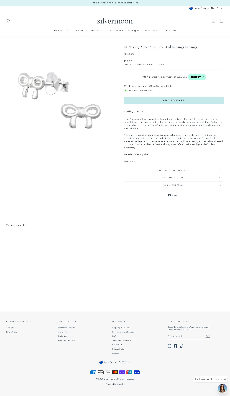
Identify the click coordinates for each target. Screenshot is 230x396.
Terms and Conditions (122, 340)
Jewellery (78, 30)
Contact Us (117, 345)
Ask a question (174, 185)
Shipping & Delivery (121, 328)
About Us (10, 328)
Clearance (170, 30)
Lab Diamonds (115, 30)
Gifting (132, 30)
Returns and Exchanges (123, 332)
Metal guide (62, 336)
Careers (115, 353)
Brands (95, 30)
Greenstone (150, 30)
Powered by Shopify (115, 384)
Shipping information (174, 170)
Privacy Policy (118, 349)
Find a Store (11, 332)
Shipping (140, 64)
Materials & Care (174, 178)
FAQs (114, 336)
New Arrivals (61, 30)
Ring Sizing (62, 332)
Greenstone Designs (66, 328)
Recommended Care (66, 340)
